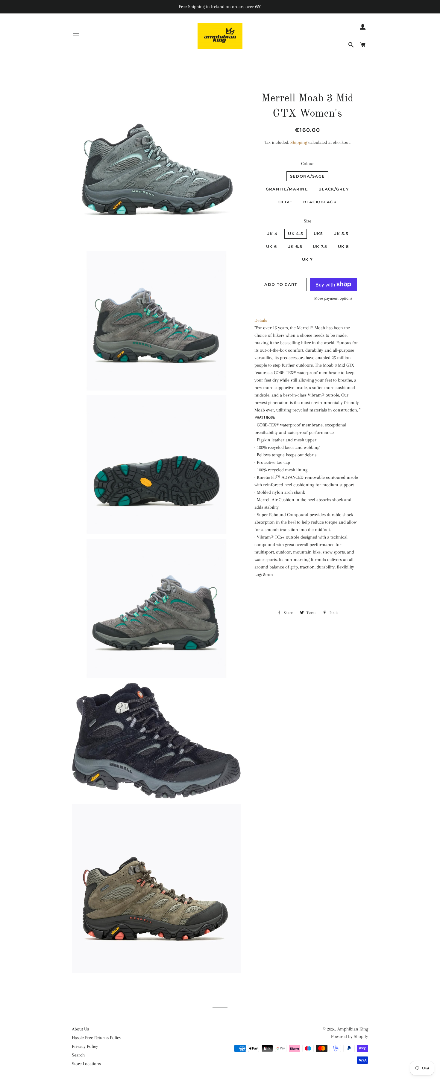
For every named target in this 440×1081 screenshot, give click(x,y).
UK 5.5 (340, 233)
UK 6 (271, 246)
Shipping (298, 142)
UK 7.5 (320, 246)
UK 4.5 (295, 233)
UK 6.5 (294, 246)
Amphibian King (352, 1029)
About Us (80, 1029)
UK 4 (271, 233)
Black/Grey (333, 189)
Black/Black (319, 201)
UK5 (318, 233)
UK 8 (343, 246)
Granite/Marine (287, 189)
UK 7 (307, 259)
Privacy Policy (85, 1046)
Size (307, 221)
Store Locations (86, 1063)
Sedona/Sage (307, 176)
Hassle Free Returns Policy (96, 1037)
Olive (285, 201)
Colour (307, 163)
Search (78, 1055)
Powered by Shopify (349, 1036)
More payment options (333, 298)
